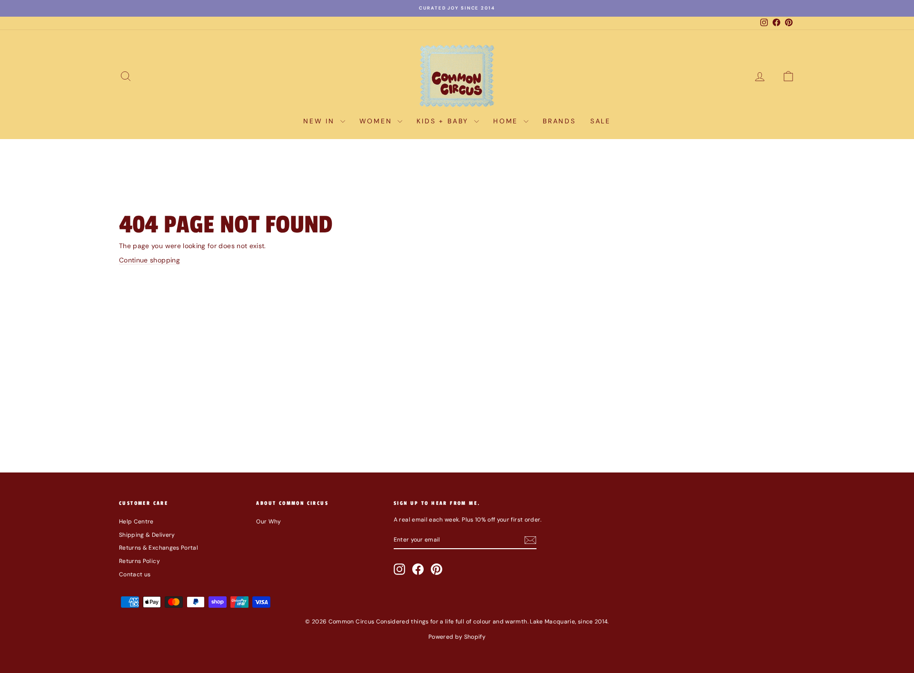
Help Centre (136, 521)
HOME (507, 121)
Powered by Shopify (457, 637)
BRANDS (559, 121)
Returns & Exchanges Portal (158, 548)
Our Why (268, 521)
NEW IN (320, 121)
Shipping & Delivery (147, 535)
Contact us (135, 574)
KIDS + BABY (444, 121)
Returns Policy (139, 561)
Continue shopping (149, 260)
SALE (600, 121)
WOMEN (377, 121)
